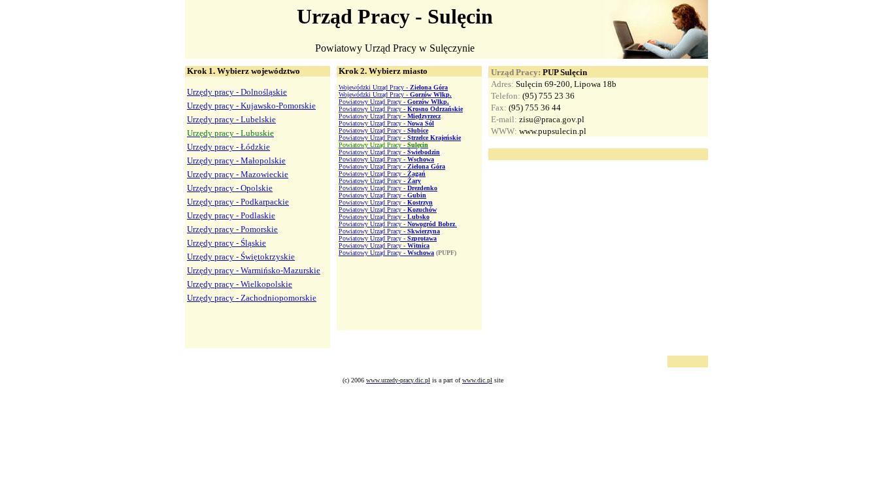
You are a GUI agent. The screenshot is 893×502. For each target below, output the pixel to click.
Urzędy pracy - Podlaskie (231, 215)
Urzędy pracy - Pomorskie (232, 229)
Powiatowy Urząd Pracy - (394, 101)
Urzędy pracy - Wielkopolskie (239, 284)
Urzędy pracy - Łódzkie (228, 147)
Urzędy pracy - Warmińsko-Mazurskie (253, 270)
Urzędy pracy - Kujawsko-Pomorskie (251, 105)
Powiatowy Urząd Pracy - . (398, 223)
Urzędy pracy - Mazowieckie (237, 174)
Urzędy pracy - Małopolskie (236, 160)
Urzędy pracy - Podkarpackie (238, 202)
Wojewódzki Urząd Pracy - (393, 87)
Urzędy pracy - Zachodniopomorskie (251, 298)
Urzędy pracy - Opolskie (230, 188)
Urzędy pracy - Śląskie (226, 243)
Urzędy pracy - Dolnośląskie (237, 92)
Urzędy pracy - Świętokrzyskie (241, 256)
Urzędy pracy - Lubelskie (231, 119)
